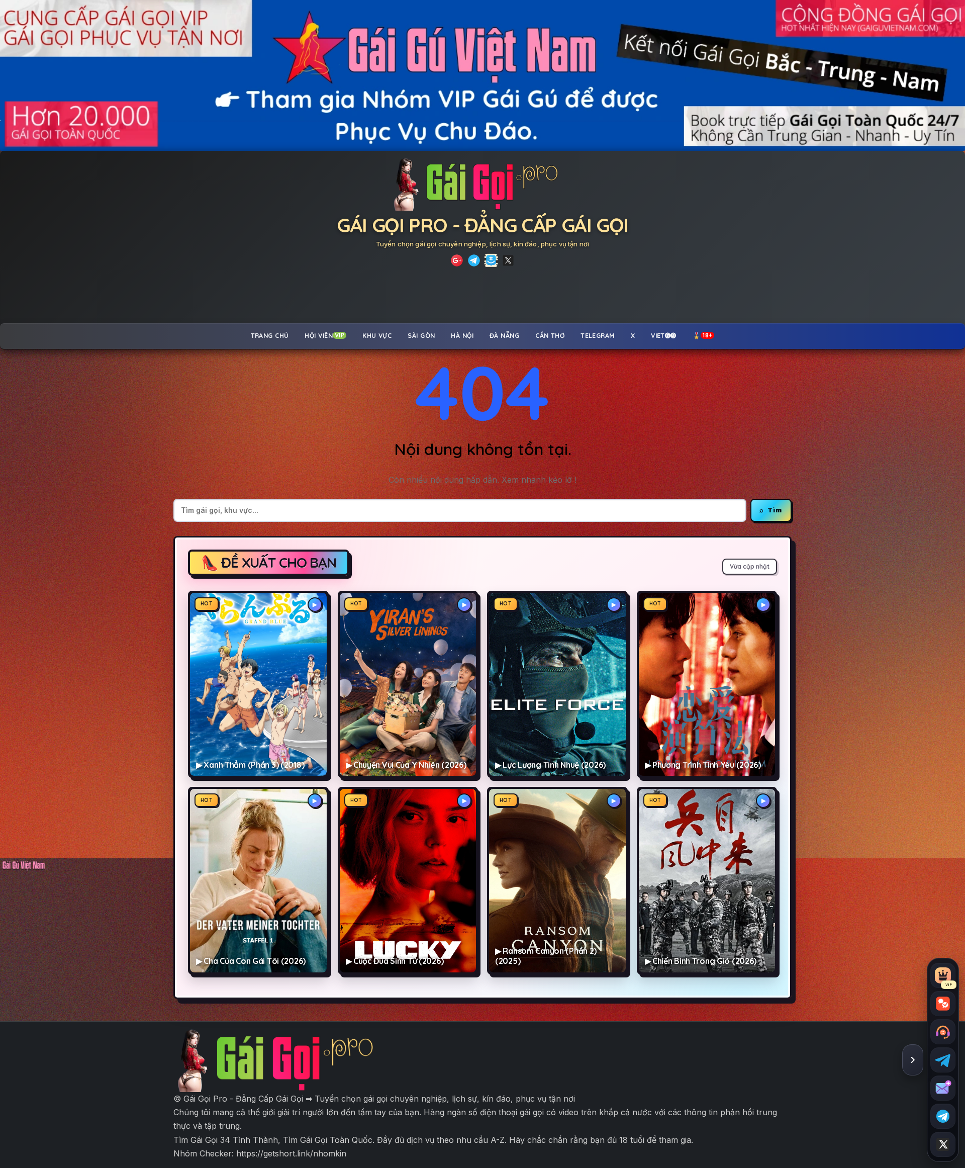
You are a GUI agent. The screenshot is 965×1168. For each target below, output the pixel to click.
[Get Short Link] (457, 260)
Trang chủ (270, 335)
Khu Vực (377, 335)
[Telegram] (474, 260)
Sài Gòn (421, 335)
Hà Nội (462, 335)
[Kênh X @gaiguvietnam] (942, 1144)
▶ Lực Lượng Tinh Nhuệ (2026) (550, 765)
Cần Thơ (549, 335)
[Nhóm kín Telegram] (942, 1116)
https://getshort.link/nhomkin (291, 1153)
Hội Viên (324, 335)
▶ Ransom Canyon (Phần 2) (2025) (546, 956)
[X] (508, 260)
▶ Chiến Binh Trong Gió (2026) (701, 961)
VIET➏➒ (664, 335)
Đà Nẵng (504, 335)
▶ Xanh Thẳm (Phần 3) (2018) (250, 765)
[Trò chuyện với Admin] (942, 1031)
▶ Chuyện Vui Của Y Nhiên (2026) (406, 765)
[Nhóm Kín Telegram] (491, 260)
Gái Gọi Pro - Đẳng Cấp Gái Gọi (482, 225)
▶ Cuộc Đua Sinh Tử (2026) (395, 961)
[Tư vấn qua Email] (942, 1088)
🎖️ (703, 335)
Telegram (598, 335)
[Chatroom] (942, 1003)
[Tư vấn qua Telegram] (942, 1059)
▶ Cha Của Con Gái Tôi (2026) (251, 961)
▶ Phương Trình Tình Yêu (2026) (703, 765)
